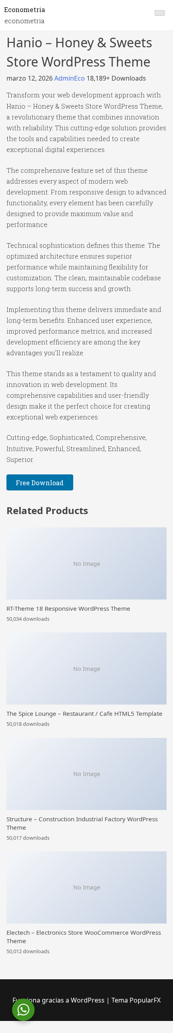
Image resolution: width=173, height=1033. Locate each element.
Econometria (24, 9)
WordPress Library (8, 1031)
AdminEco (70, 78)
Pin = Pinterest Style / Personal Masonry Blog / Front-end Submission (69, 1032)
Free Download (40, 482)
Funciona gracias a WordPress (59, 1000)
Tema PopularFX (136, 1000)
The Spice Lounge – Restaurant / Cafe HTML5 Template (84, 713)
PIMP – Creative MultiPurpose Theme (141, 1031)
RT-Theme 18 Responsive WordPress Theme (68, 608)
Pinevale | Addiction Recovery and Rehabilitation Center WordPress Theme (100, 1032)
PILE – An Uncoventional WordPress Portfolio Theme (24, 1031)
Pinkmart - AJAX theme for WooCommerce (125, 1032)
